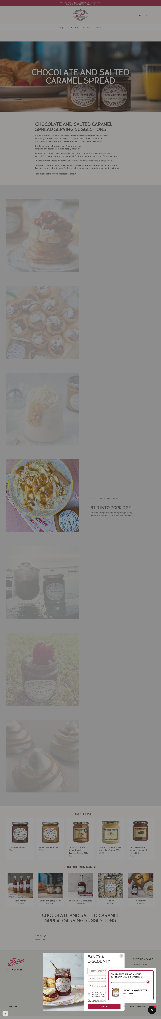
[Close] (121, 956)
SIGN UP (104, 1007)
